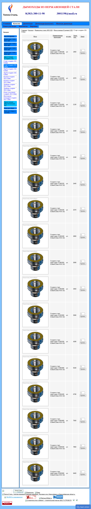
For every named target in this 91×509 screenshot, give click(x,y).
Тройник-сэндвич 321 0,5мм (9, 85)
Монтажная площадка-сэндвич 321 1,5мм (10, 97)
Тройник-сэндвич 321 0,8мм (9, 89)
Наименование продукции (58, 36)
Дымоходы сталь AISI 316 (10, 49)
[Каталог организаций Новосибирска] (58, 498)
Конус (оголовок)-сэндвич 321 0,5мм (10, 93)
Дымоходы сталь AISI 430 (10, 40)
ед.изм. (68, 36)
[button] (83, 507)
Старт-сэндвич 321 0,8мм (10, 66)
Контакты (23, 26)
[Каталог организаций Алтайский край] (74, 500)
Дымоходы (28, 24)
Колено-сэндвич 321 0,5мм (9, 77)
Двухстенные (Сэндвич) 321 (9, 57)
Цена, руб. (75, 36)
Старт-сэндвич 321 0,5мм (10, 62)
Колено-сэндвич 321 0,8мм (9, 81)
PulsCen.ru (20, 492)
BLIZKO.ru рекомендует (15, 497)
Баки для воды (9, 26)
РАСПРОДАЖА (9, 36)
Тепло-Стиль (18, 490)
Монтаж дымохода (64, 24)
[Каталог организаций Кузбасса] (7, 504)
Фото (35, 36)
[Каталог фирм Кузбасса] (77, 500)
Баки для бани (9, 108)
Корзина (33, 26)
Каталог (16, 24)
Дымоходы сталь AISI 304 (10, 44)
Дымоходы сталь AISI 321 (10, 53)
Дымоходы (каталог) (44, 24)
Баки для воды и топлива (9, 111)
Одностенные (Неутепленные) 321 (9, 103)
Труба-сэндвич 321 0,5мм (10, 69)
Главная (7, 24)
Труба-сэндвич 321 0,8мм (10, 73)
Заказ (82, 36)
